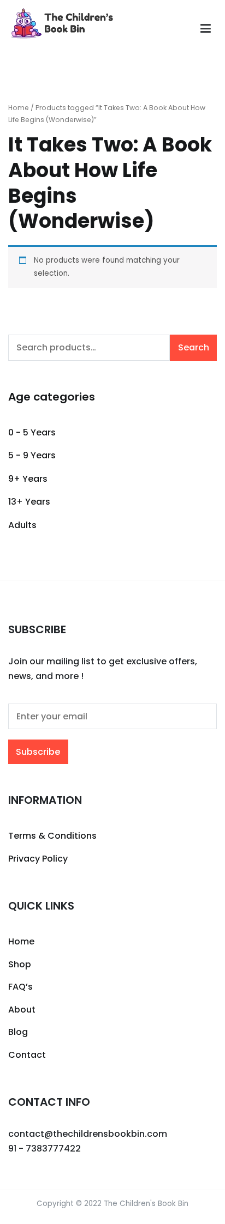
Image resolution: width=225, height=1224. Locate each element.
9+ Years (28, 478)
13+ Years (29, 501)
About (21, 1009)
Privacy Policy (38, 858)
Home (18, 107)
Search (193, 347)
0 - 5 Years (32, 432)
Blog (18, 1032)
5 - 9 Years (32, 455)
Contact (27, 1055)
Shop (19, 964)
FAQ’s (20, 986)
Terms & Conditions (52, 835)
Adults (22, 525)
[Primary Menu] (205, 29)
